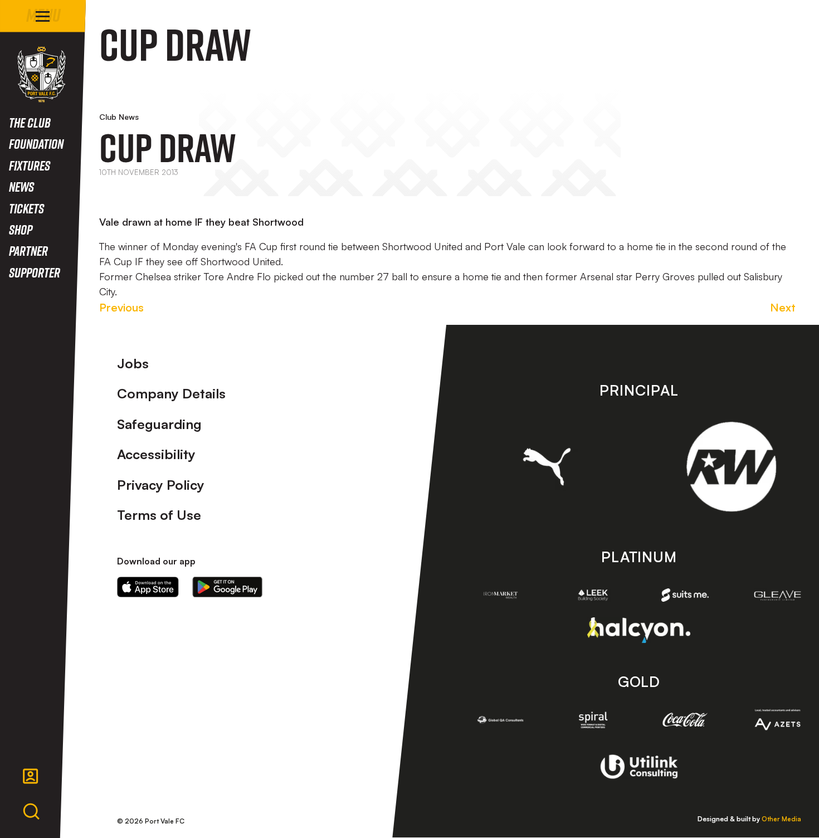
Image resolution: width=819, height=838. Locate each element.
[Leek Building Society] (593, 595)
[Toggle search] (31, 811)
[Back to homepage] (41, 74)
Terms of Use (159, 514)
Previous (121, 307)
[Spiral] (593, 720)
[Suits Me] (685, 595)
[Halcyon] (638, 629)
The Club (30, 122)
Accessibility (156, 454)
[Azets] (778, 720)
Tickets (26, 208)
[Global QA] (501, 720)
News (21, 186)
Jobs (133, 363)
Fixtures (29, 165)
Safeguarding (159, 424)
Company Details (171, 393)
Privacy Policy (160, 484)
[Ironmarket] (501, 595)
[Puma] (546, 466)
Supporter (34, 272)
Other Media (781, 819)
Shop (20, 229)
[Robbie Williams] (731, 466)
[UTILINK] (638, 766)
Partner (28, 250)
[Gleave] (778, 595)
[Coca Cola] (685, 720)
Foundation (36, 143)
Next (783, 307)
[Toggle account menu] (30, 776)
